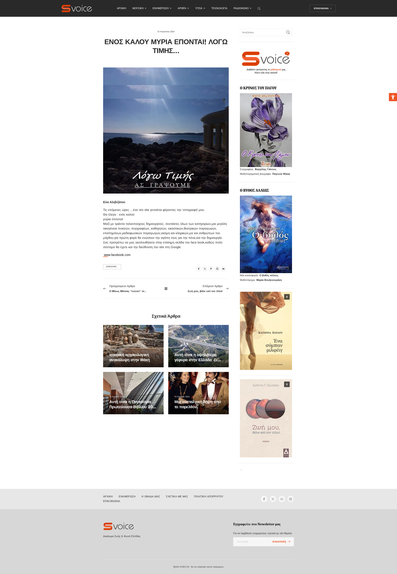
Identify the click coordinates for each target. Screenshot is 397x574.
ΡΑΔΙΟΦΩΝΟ (241, 8)
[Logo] (76, 8)
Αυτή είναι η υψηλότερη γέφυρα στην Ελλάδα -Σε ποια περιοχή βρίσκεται (196, 360)
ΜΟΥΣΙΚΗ (138, 8)
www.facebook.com (117, 255)
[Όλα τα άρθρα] (166, 288)
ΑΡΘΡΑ (182, 8)
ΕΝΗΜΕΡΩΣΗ (161, 8)
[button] (393, 97)
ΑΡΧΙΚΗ (121, 8)
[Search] (259, 8)
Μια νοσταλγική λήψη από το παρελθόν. (197, 404)
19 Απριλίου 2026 (182, 349)
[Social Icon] (198, 268)
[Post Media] (133, 346)
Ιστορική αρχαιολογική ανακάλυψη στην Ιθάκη (129, 357)
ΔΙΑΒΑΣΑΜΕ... (112, 266)
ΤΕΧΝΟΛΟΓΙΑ (219, 8)
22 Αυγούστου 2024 (165, 31)
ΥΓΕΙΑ (198, 8)
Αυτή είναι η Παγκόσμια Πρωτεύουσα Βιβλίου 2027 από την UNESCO (133, 407)
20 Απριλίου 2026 (117, 349)
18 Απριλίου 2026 (117, 396)
